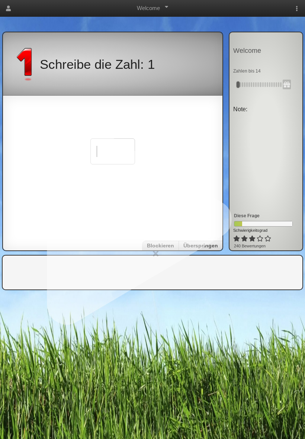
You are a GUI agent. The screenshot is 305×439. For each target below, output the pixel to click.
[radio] (236, 238)
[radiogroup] (252, 238)
